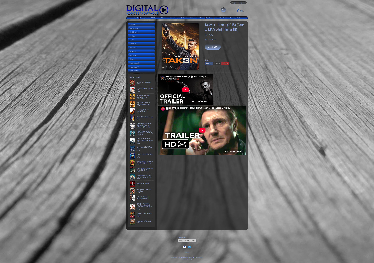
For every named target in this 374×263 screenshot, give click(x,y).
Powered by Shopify (187, 259)
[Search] (223, 9)
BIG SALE (136, 18)
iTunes (170, 18)
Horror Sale (176, 18)
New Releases (144, 18)
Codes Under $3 (217, 18)
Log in (234, 3)
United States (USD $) (186, 240)
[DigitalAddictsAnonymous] (147, 10)
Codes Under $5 (236, 18)
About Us (209, 18)
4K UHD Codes (155, 18)
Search (187, 252)
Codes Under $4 (227, 18)
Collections (201, 18)
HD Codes (164, 18)
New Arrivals (184, 18)
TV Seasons (192, 18)
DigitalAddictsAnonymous (186, 257)
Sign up (242, 3)
